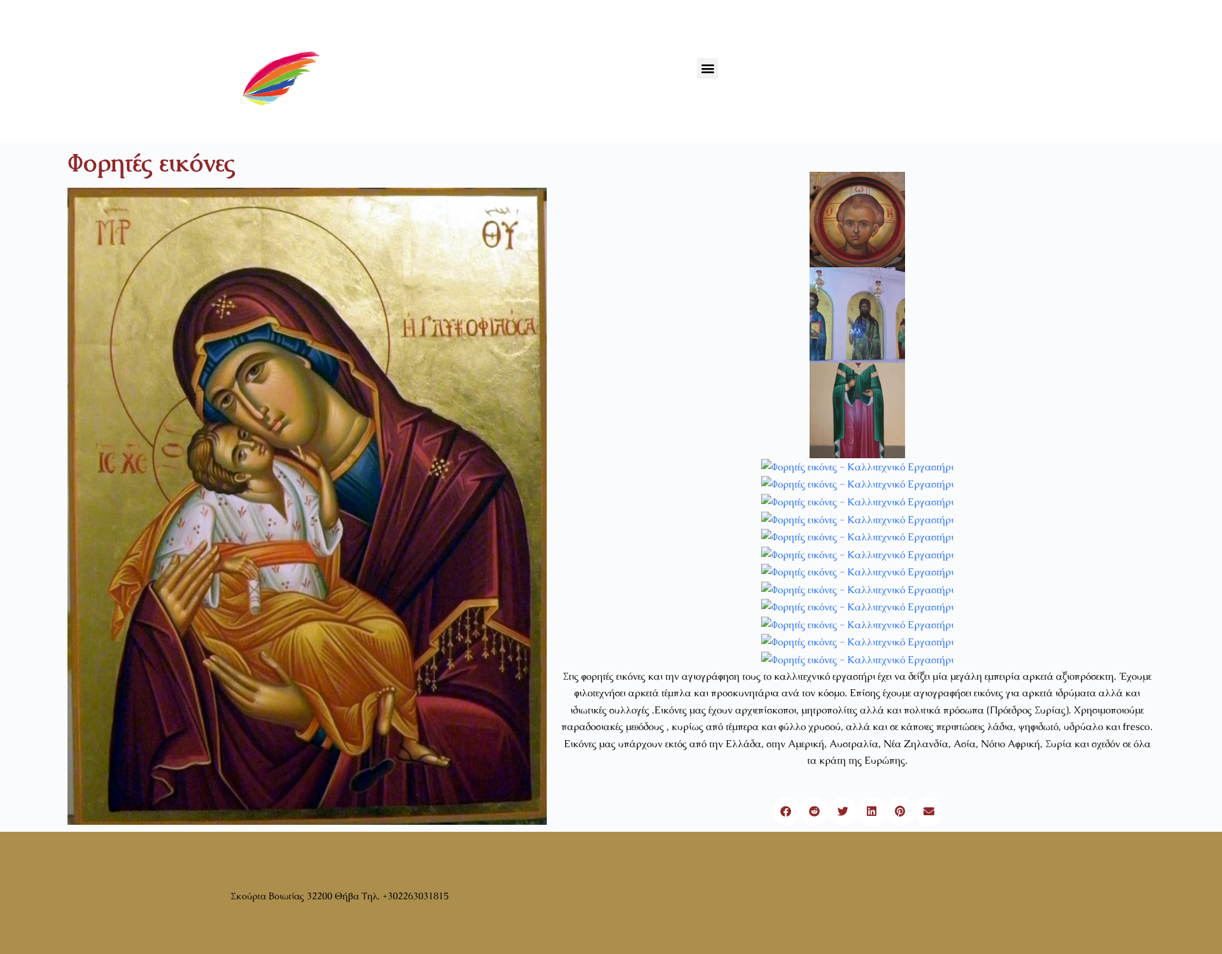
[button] (707, 68)
